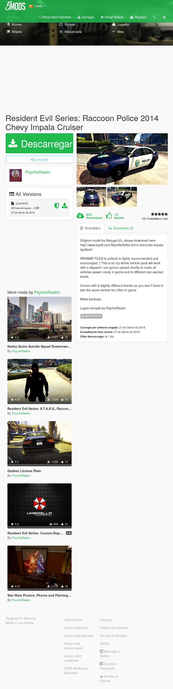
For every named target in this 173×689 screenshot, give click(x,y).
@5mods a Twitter (110, 653)
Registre (140, 17)
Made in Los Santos (20, 622)
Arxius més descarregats (73, 645)
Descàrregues (94, 217)
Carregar (87, 17)
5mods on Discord (109, 678)
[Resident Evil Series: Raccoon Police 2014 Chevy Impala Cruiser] (122, 159)
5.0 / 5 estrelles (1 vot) (155, 218)
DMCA (104, 643)
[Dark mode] (154, 17)
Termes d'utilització (113, 635)
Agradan (119, 217)
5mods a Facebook (108, 666)
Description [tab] (92, 228)
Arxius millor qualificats (73, 658)
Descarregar (45, 143)
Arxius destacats (76, 627)
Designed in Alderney (21, 618)
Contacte (106, 620)
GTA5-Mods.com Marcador (76, 670)
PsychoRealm (37, 172)
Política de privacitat (114, 627)
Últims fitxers (73, 620)
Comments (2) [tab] (123, 228)
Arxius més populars (78, 635)
